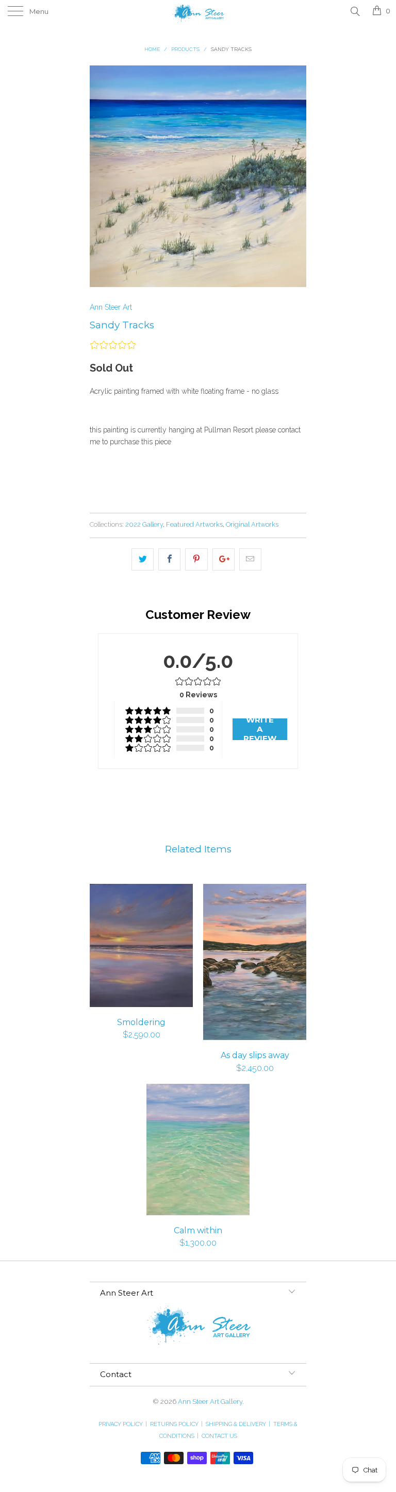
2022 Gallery (144, 524)
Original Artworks (252, 524)
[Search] (354, 10)
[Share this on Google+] (223, 559)
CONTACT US (219, 1436)
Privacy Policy (122, 1424)
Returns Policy (176, 1424)
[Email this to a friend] (250, 559)
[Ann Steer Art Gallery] (198, 11)
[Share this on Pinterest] (196, 559)
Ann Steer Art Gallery (210, 1401)
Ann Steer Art (111, 307)
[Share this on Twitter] (142, 559)
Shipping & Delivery (238, 1424)
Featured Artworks (194, 524)
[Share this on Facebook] (169, 559)
